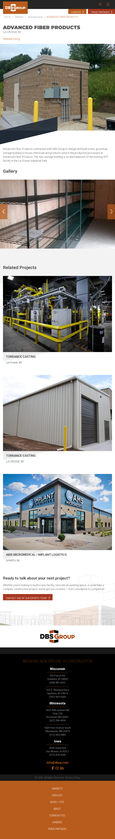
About (57, 808)
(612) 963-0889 (57, 734)
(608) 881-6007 (57, 682)
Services (57, 795)
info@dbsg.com (57, 762)
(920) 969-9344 (57, 696)
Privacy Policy (72, 777)
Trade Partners (57, 828)
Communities (57, 815)
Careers (57, 822)
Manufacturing (35, 17)
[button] (100, 4)
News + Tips (57, 802)
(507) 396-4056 (57, 720)
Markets (19, 17)
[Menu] (108, 4)
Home (7, 17)
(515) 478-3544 (57, 754)
